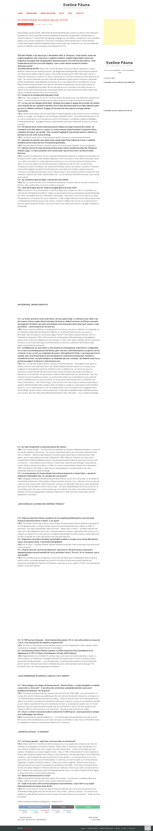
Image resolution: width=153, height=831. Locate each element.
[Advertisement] (119, 32)
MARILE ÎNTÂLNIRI (48, 13)
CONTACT (80, 13)
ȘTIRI (70, 13)
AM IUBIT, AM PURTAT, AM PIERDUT (32, 820)
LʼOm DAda (95, 820)
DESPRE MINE (31, 13)
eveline (38, 24)
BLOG (61, 13)
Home (20, 13)
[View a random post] (132, 13)
